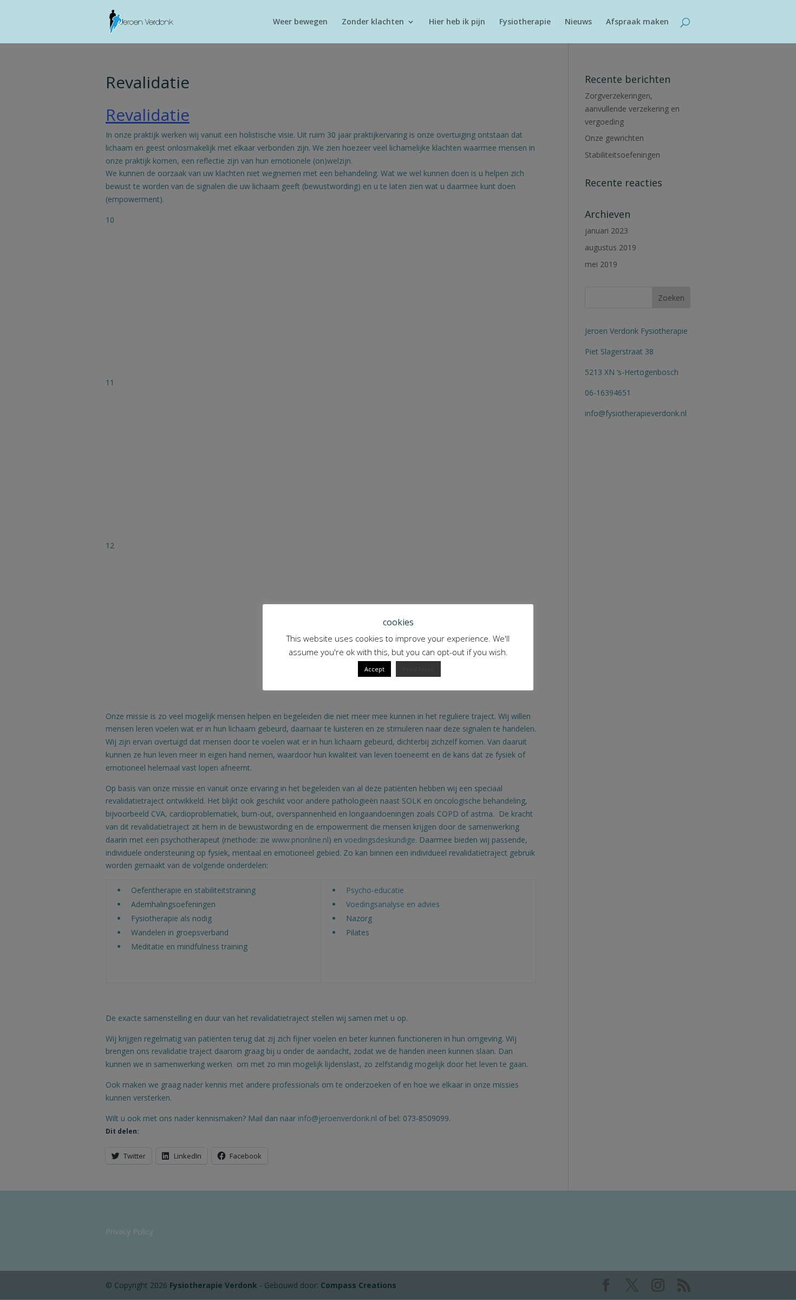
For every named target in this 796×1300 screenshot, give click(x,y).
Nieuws (578, 22)
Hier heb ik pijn (457, 22)
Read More (418, 669)
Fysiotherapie (525, 22)
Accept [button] (374, 669)
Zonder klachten (373, 22)
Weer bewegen (300, 22)
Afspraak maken (637, 22)
